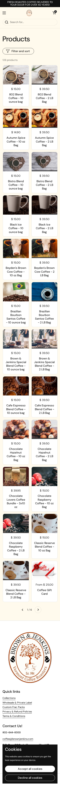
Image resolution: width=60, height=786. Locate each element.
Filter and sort (21, 51)
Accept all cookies (30, 769)
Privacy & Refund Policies (17, 711)
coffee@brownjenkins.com (17, 739)
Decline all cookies (30, 778)
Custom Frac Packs (13, 707)
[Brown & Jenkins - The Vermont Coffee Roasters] (29, 13)
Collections (9, 698)
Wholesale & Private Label (17, 702)
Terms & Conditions (13, 716)
